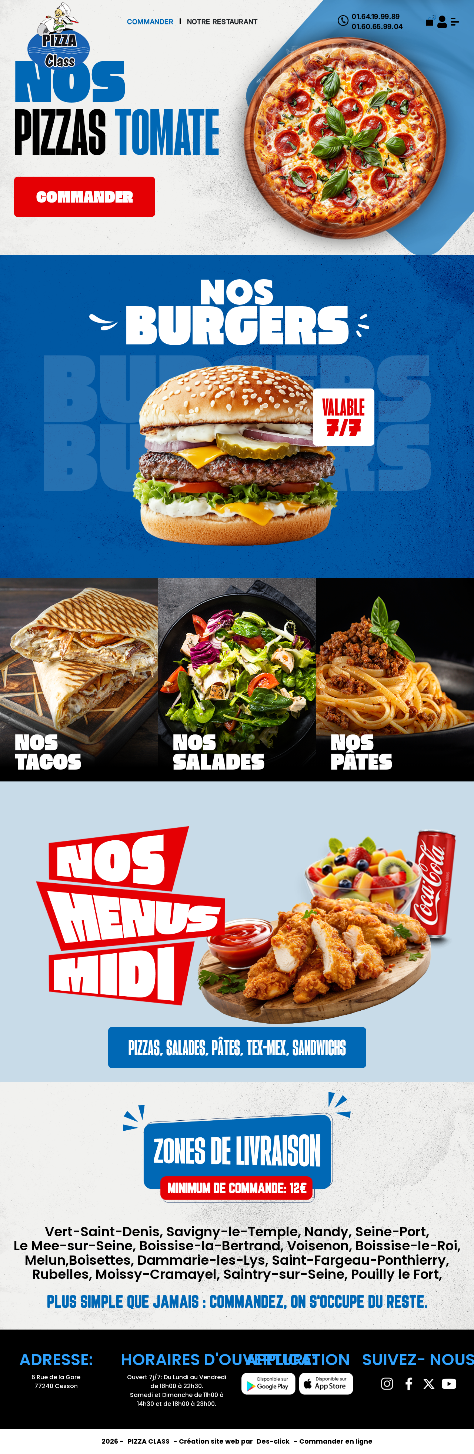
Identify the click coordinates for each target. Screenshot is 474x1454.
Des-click (273, 1441)
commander (84, 198)
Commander (150, 21)
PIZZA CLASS (149, 1441)
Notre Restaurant (222, 21)
